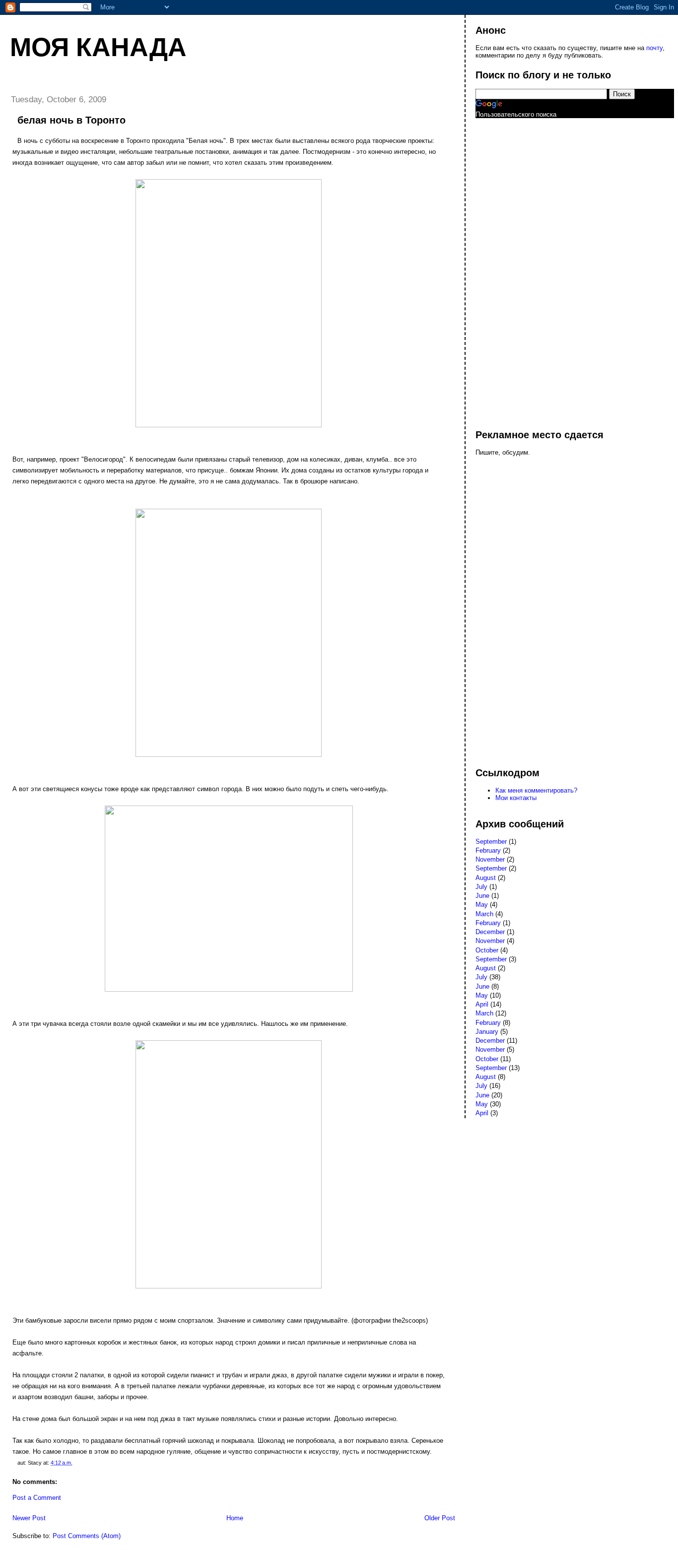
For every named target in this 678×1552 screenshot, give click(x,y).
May (481, 904)
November (490, 859)
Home (234, 1518)
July (481, 886)
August (485, 877)
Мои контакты (516, 798)
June (482, 895)
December (490, 932)
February (488, 850)
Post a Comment (36, 1497)
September (491, 841)
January (486, 1031)
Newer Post (29, 1518)
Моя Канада (98, 47)
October (486, 950)
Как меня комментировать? (536, 790)
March (484, 914)
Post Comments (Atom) (87, 1536)
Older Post (439, 1518)
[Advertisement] (515, 269)
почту (654, 48)
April (481, 1004)
